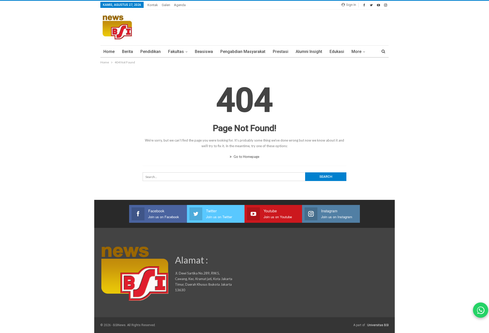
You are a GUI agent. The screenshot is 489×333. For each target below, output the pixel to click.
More (356, 51)
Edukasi (337, 51)
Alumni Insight (309, 51)
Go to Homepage (246, 157)
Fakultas (176, 51)
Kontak (152, 5)
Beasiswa (204, 51)
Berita (127, 51)
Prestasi (280, 51)
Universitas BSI (378, 325)
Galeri (166, 5)
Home (109, 51)
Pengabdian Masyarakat (242, 51)
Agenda (180, 5)
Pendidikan (150, 51)
